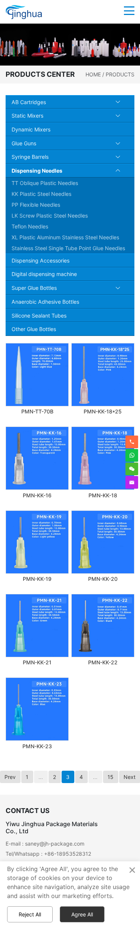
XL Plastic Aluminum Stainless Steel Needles (65, 237)
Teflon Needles (30, 226)
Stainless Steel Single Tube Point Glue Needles (68, 248)
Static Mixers (27, 115)
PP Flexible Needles (36, 204)
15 (110, 777)
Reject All (30, 914)
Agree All (82, 914)
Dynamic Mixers (31, 129)
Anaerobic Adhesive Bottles (45, 301)
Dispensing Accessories (40, 260)
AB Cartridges (29, 102)
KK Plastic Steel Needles (41, 194)
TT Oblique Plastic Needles (45, 183)
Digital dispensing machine (44, 274)
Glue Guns (24, 143)
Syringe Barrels (30, 157)
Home (93, 74)
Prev (10, 777)
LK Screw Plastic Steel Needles (50, 215)
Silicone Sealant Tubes (39, 315)
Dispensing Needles (37, 170)
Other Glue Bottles (34, 329)
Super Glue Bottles (34, 288)
